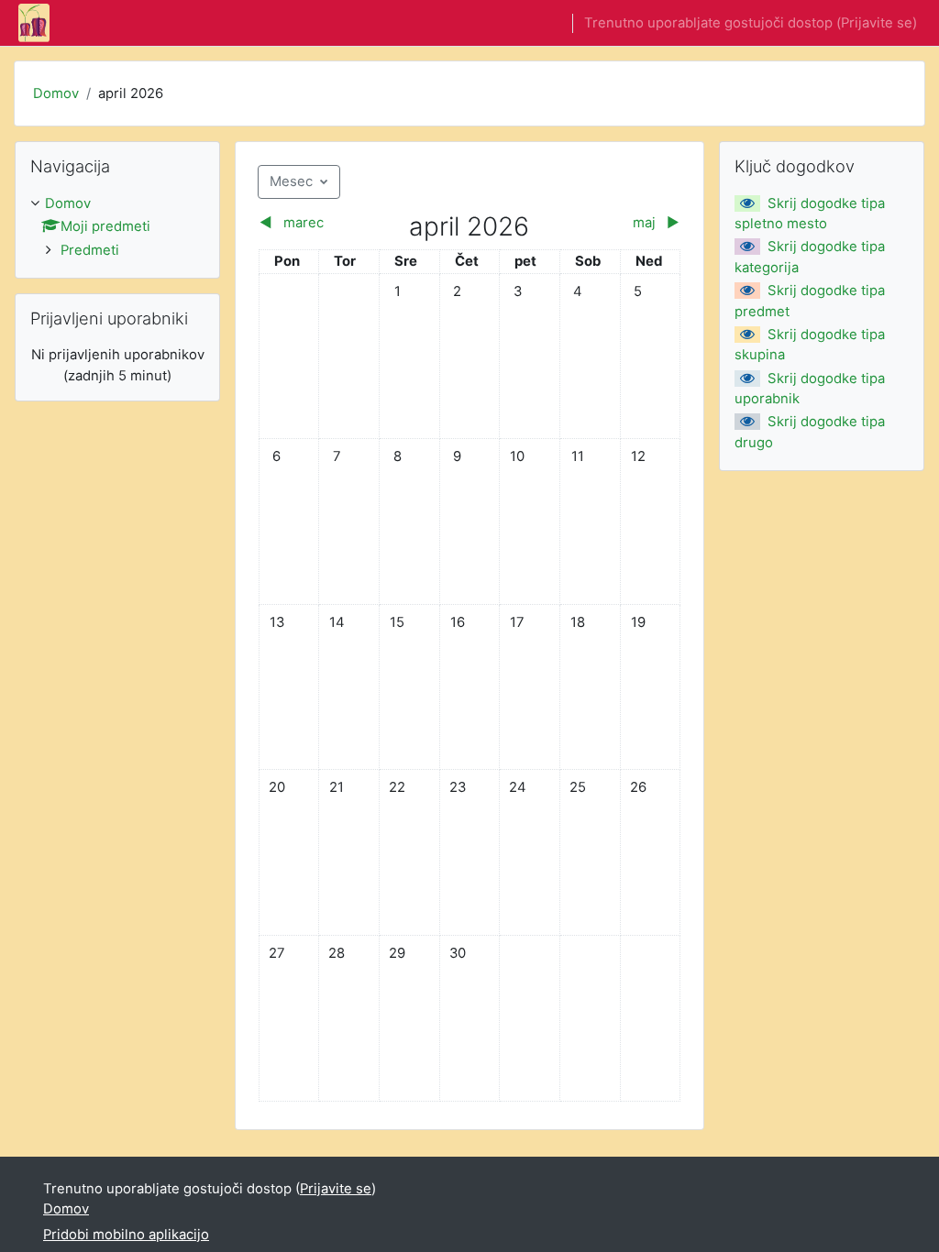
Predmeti (90, 250)
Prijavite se (876, 23)
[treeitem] (117, 226)
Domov (56, 93)
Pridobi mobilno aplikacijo (126, 1234)
